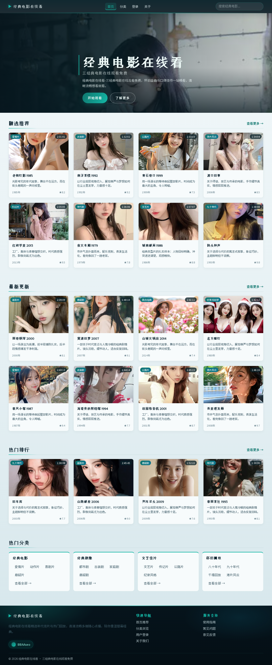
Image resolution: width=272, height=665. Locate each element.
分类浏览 (142, 628)
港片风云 (233, 574)
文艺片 (148, 566)
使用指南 (209, 622)
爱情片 (19, 566)
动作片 (34, 566)
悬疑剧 (84, 574)
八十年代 (214, 566)
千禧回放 (214, 574)
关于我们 (142, 640)
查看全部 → (23, 583)
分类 (123, 6)
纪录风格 (150, 574)
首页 (111, 6)
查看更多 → (255, 123)
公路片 (179, 566)
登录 (135, 6)
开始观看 (95, 97)
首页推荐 (142, 622)
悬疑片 (19, 574)
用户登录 (142, 634)
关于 (147, 6)
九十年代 (233, 566)
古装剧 (99, 566)
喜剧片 (50, 566)
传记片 (163, 566)
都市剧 (84, 566)
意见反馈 (209, 634)
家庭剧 (114, 566)
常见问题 (209, 628)
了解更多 (122, 97)
